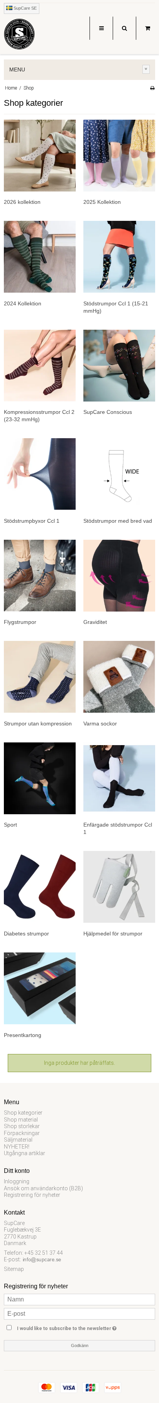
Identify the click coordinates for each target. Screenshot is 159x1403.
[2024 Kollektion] (40, 257)
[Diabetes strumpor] (40, 887)
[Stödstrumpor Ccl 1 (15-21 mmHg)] (119, 257)
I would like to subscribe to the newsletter (70, 1326)
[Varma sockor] (119, 677)
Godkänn (79, 1345)
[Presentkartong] (40, 988)
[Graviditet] (119, 576)
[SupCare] (19, 36)
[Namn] (79, 1299)
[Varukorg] (147, 28)
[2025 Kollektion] (119, 155)
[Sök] (124, 28)
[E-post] (79, 1313)
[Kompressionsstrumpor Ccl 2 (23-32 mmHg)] (40, 366)
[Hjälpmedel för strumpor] (119, 887)
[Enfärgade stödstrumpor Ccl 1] (119, 778)
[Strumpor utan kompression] (40, 677)
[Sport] (40, 778)
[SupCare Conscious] (119, 366)
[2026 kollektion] (40, 155)
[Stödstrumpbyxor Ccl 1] (40, 474)
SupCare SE (24, 8)
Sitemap (14, 1269)
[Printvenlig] (152, 88)
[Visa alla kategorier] (146, 69)
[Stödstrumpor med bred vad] (119, 474)
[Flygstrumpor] (40, 576)
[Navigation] (101, 28)
